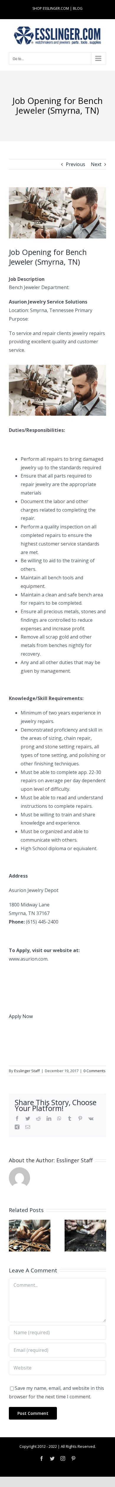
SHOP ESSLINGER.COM (50, 8)
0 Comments (94, 1070)
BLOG (78, 8)
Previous (75, 164)
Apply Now (21, 1016)
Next (96, 164)
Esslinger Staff (27, 1070)
